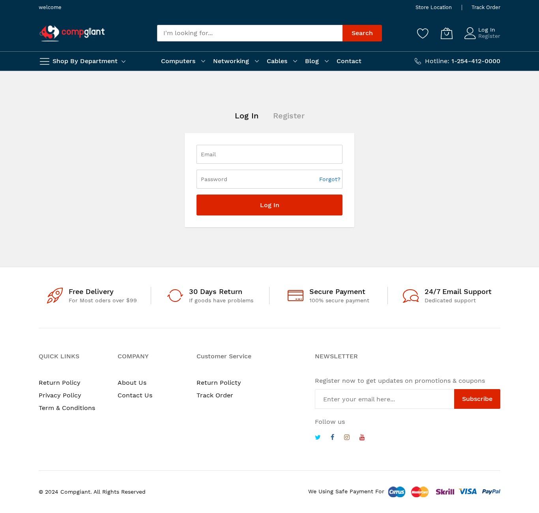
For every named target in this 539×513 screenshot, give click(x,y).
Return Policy (59, 382)
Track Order (486, 7)
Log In (486, 29)
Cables (277, 61)
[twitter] (318, 438)
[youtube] (362, 438)
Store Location (433, 7)
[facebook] (332, 438)
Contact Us (135, 395)
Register (489, 36)
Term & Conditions (67, 408)
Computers (178, 61)
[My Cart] (447, 33)
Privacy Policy (60, 395)
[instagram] (347, 438)
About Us (132, 382)
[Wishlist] (423, 33)
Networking (231, 61)
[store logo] (72, 33)
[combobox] (249, 33)
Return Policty (219, 382)
